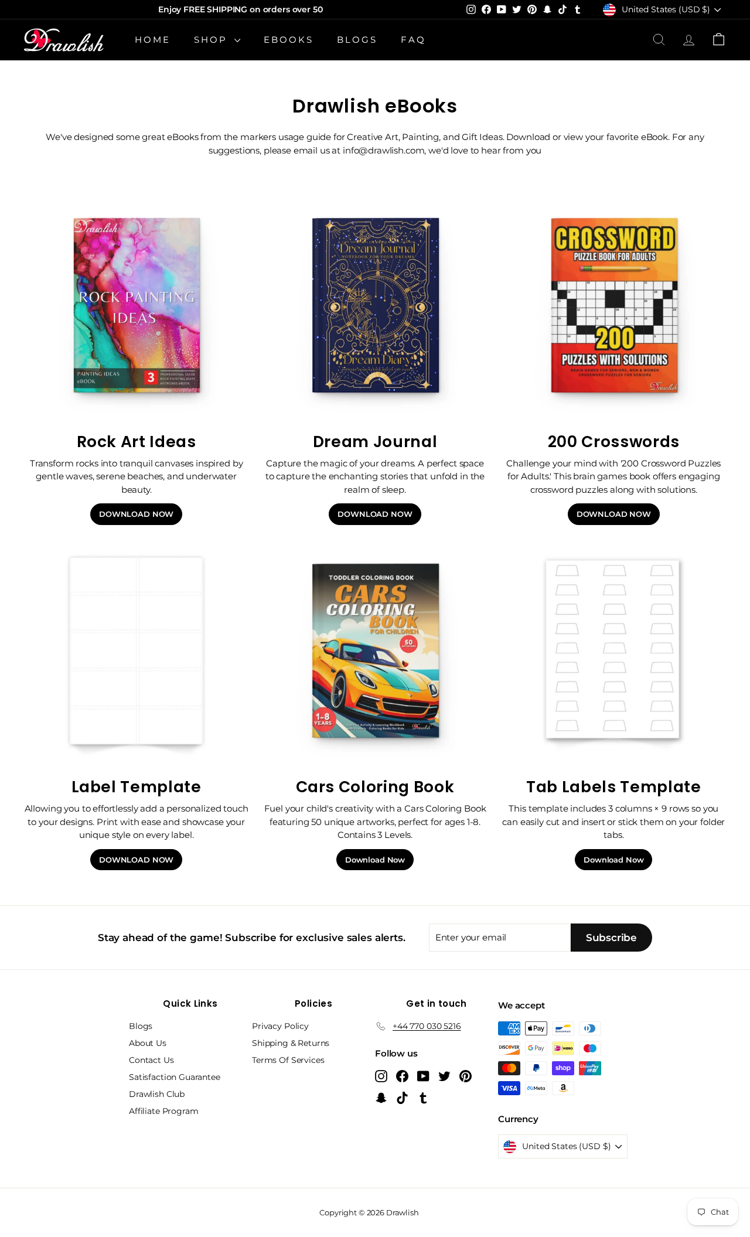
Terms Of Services (288, 1060)
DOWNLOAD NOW (136, 514)
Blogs (357, 39)
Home (153, 39)
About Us (147, 1043)
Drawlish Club (157, 1094)
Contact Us (151, 1060)
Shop (212, 39)
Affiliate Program (163, 1111)
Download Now (375, 859)
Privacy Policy (280, 1026)
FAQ (413, 39)
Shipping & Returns (290, 1043)
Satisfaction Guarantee (174, 1077)
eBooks (288, 39)
